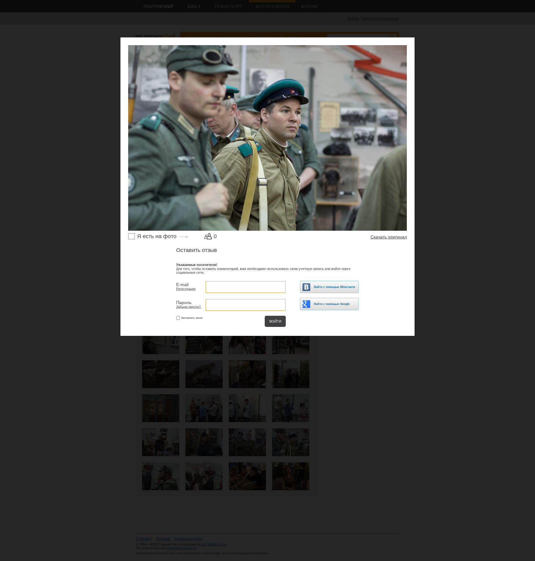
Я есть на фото (156, 236)
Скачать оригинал (389, 236)
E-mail (182, 284)
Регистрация (185, 288)
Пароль (183, 302)
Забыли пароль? (188, 306)
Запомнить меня (191, 317)
